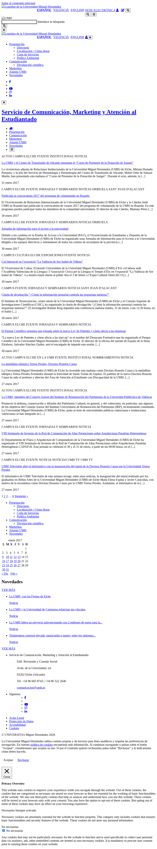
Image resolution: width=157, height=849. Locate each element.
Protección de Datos (21, 721)
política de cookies (41, 744)
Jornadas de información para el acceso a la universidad (35, 228)
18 (11, 561)
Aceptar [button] (8, 760)
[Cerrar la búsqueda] (4, 30)
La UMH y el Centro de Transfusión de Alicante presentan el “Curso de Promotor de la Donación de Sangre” (67, 162)
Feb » (14, 573)
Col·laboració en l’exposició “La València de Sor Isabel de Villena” (42, 261)
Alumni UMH (17, 71)
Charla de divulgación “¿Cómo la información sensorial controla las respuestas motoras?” (55, 294)
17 (7, 561)
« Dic (5, 573)
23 (3, 565)
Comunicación (18, 61)
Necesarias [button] (8, 810)
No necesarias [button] (10, 826)
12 (15, 557)
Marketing (15, 68)
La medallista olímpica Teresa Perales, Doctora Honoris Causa (39, 364)
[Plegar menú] (90, 37)
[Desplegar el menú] (94, 14)
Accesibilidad (17, 724)
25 (11, 565)
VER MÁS (8, 589)
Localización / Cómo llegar (33, 51)
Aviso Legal (16, 717)
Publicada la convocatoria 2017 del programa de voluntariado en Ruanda (45, 195)
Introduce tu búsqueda (51, 21)
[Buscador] (128, 10)
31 (7, 569)
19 (15, 561)
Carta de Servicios (28, 54)
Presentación (17, 44)
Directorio (23, 47)
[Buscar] (4, 26)
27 (18, 565)
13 (18, 557)
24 (7, 565)
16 (3, 561)
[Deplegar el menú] (12, 150)
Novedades (16, 75)
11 (11, 557)
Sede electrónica (100, 10)
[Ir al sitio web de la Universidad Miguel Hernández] (31, 6)
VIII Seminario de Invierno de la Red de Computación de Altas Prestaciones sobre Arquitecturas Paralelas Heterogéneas (74, 433)
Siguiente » (21, 496)
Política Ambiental (28, 58)
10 (7, 557)
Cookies (14, 728)
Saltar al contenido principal (18, 3)
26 (15, 565)
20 (18, 561)
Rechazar (23, 760)
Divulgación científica (30, 64)
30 (3, 569)
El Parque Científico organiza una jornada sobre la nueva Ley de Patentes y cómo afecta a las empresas (64, 331)
